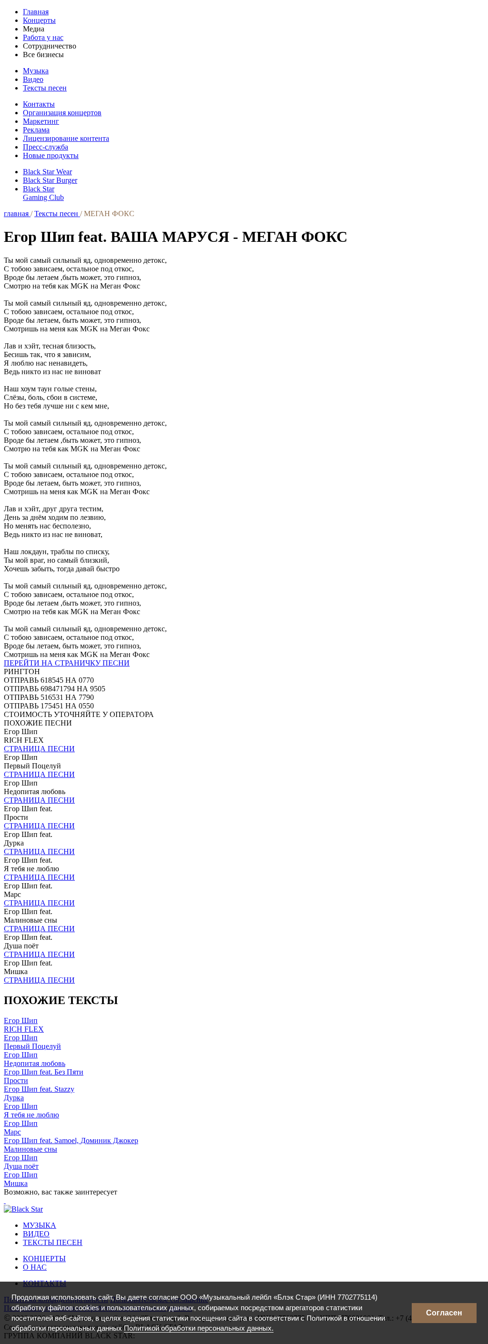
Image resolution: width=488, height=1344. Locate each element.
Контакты (39, 104)
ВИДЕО (36, 1234)
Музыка (36, 71)
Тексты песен (45, 88)
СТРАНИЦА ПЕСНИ (39, 749)
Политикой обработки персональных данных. (199, 1328)
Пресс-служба (45, 147)
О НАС (35, 1267)
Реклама (36, 130)
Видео (33, 79)
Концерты (39, 20)
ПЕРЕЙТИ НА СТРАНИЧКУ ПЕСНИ (67, 663)
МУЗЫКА (39, 1225)
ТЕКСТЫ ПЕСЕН (52, 1242)
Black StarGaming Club (43, 193)
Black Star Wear (47, 172)
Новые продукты (51, 155)
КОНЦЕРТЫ (44, 1258)
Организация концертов (62, 113)
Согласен (444, 1313)
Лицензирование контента (66, 138)
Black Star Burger (50, 180)
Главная (36, 12)
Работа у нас (43, 37)
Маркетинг (41, 121)
